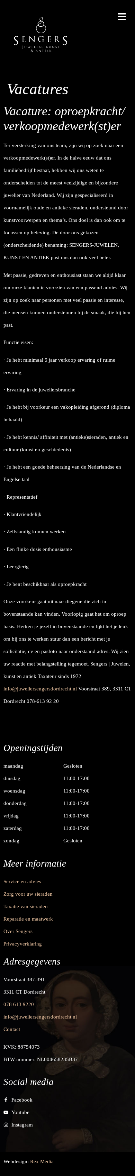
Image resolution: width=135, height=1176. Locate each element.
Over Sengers (18, 931)
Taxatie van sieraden (25, 906)
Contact (11, 1029)
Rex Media (42, 1161)
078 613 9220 (18, 1004)
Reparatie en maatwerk (28, 919)
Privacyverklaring (22, 944)
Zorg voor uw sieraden (28, 894)
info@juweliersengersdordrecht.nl (40, 688)
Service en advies (22, 881)
